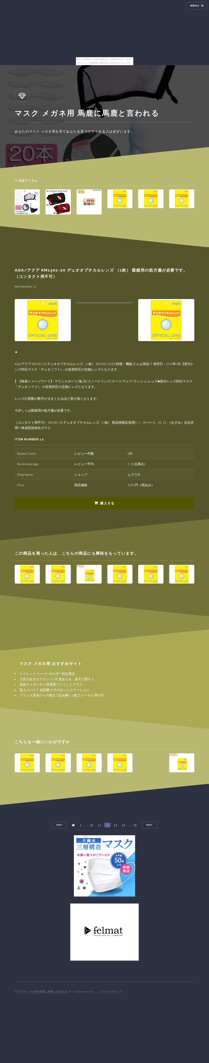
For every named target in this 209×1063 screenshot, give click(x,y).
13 (115, 825)
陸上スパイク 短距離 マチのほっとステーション (54, 690)
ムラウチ (134, 474)
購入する (107, 503)
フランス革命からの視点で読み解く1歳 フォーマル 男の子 (62, 695)
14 (123, 825)
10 (91, 825)
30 (135, 825)
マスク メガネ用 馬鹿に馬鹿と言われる (43, 991)
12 (107, 825)
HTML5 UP (116, 991)
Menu (194, 5)
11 (99, 825)
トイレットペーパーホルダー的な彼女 (47, 673)
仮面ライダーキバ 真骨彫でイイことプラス (51, 684)
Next (149, 825)
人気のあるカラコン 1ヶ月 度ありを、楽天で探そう (57, 679)
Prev (59, 825)
